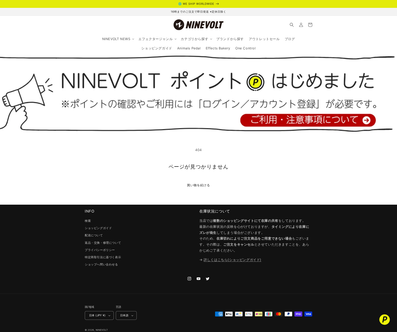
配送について (94, 235)
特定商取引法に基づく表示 (103, 257)
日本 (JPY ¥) (97, 315)
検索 (88, 220)
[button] (291, 24)
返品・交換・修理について (103, 242)
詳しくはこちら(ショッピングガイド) (232, 260)
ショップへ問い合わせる (101, 264)
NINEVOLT (102, 329)
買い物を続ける (198, 185)
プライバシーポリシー (100, 250)
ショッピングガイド (98, 228)
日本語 (124, 315)
